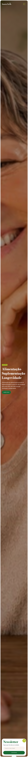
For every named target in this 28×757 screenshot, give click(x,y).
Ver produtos (7, 394)
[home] (6, 4)
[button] (24, 4)
